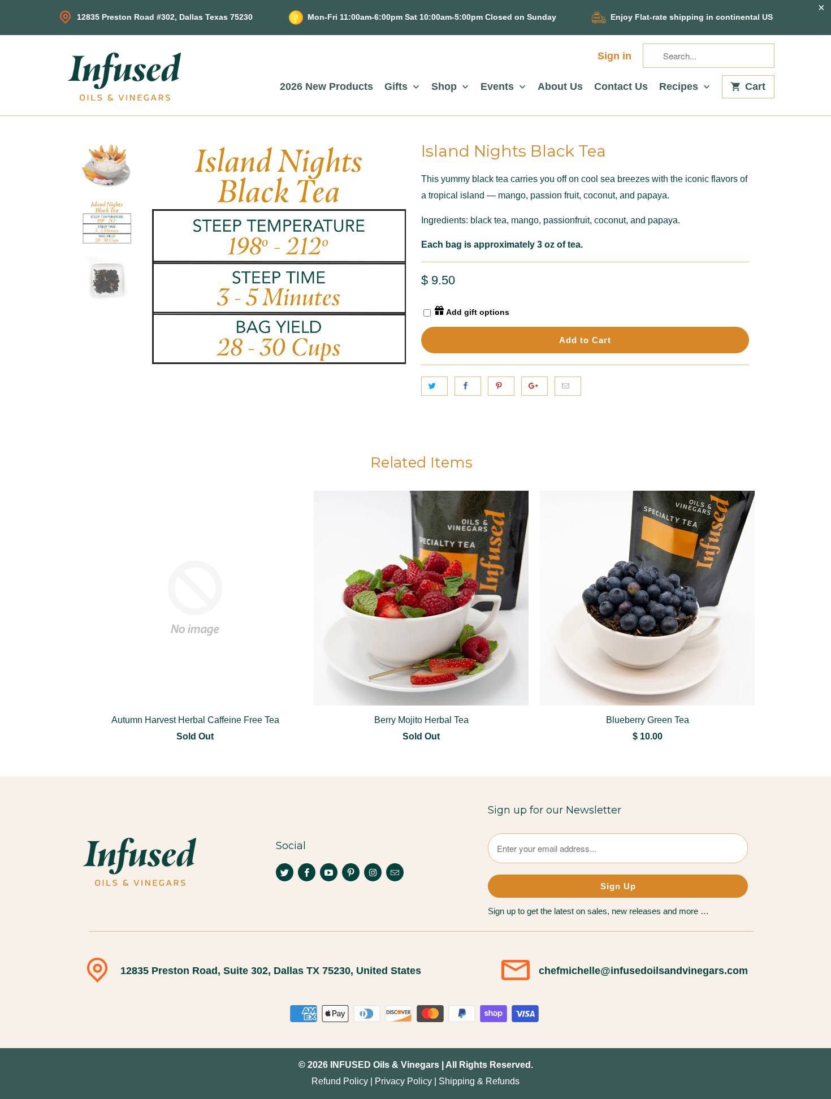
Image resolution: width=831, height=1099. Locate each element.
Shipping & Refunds (479, 1081)
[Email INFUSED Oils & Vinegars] (395, 872)
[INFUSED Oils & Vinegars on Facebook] (306, 872)
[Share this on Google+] (534, 386)
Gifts (397, 86)
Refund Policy (339, 1081)
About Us (560, 86)
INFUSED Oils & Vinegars (384, 1065)
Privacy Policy (403, 1081)
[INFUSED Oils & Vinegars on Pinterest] (351, 872)
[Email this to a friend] (568, 386)
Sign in (614, 56)
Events (499, 86)
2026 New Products (326, 86)
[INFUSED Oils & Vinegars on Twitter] (284, 872)
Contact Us (621, 86)
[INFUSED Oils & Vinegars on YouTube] (328, 872)
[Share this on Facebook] (468, 386)
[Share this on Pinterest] (501, 386)
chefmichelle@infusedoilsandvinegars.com (643, 970)
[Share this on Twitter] (434, 386)
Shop (445, 86)
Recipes (680, 86)
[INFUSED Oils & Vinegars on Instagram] (373, 872)
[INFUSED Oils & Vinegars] (124, 75)
